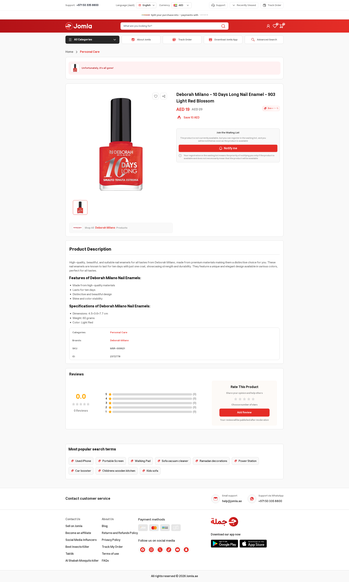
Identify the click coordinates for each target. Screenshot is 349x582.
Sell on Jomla (73, 526)
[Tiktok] (168, 549)
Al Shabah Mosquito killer (82, 561)
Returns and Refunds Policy (120, 533)
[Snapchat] (186, 549)
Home (69, 51)
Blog (105, 526)
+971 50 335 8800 (88, 5)
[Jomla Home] (78, 26)
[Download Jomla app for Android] (224, 544)
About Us (108, 519)
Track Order (274, 5)
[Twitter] (160, 549)
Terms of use (110, 554)
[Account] (268, 26)
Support (220, 5)
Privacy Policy (111, 540)
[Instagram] (151, 549)
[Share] (164, 96)
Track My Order (112, 547)
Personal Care (118, 332)
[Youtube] (177, 549)
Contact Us (72, 519)
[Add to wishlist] (155, 96)
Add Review (244, 412)
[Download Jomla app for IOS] (253, 544)
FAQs (105, 561)
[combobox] (146, 5)
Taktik (69, 554)
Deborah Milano (119, 340)
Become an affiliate (78, 533)
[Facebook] (142, 549)
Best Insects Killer (77, 547)
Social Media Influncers (81, 540)
